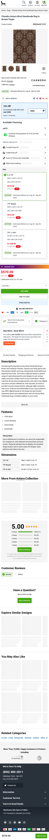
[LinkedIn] (43, 98)
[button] (24, 4)
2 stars (14, 542)
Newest (8, 574)
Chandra (10, 81)
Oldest (20, 574)
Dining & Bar (18, 738)
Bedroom (28, 738)
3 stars (14, 538)
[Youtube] (19, 822)
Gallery (44, 73)
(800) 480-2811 (13, 772)
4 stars (14, 535)
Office (43, 738)
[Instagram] (24, 822)
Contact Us (12, 785)
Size (4, 169)
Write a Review (24, 550)
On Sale (4, 738)
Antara (12, 84)
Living (10, 738)
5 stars (14, 532)
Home (3, 10)
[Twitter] (37, 98)
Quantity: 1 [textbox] (6, 286)
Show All (24, 405)
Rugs (8, 10)
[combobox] (24, 285)
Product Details (6, 24)
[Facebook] (34, 98)
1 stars (14, 545)
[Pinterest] (40, 98)
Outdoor (36, 738)
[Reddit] (46, 98)
